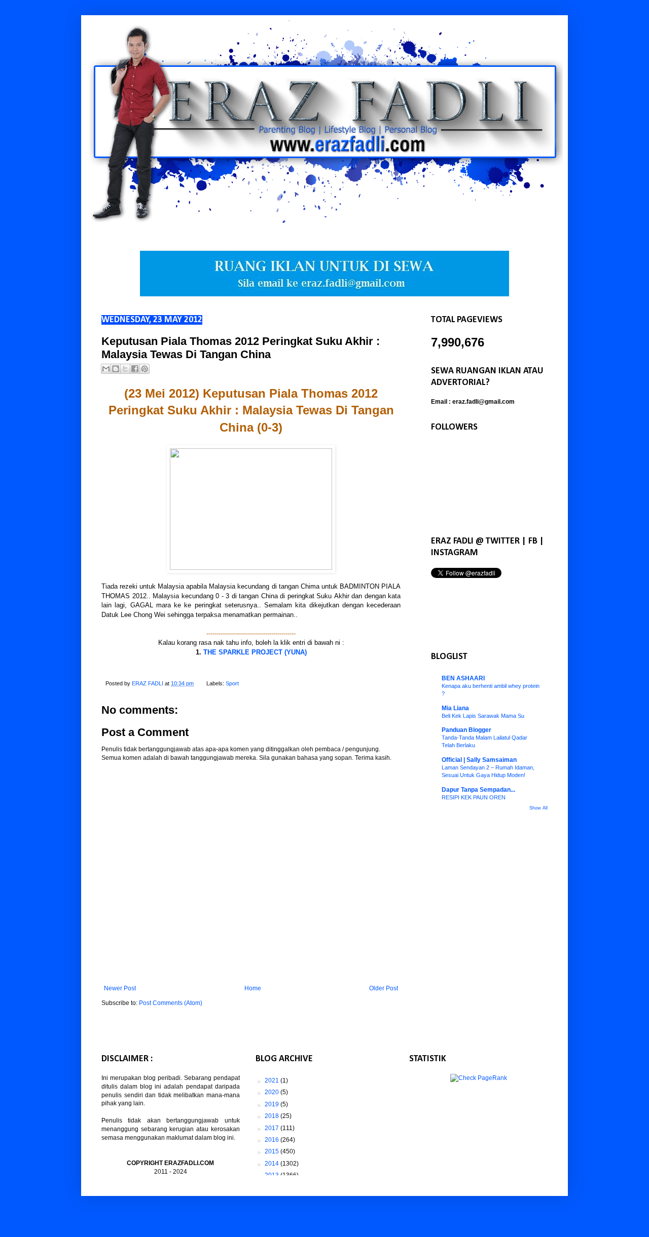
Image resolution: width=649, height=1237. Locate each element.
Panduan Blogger (466, 729)
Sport (232, 683)
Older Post (383, 988)
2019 (272, 1104)
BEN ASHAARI (463, 678)
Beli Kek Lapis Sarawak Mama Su (483, 716)
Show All (538, 807)
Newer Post (120, 988)
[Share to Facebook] (135, 369)
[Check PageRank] (478, 1077)
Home (252, 988)
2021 (272, 1080)
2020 (272, 1092)
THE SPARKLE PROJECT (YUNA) (255, 652)
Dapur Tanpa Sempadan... (478, 789)
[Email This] (106, 369)
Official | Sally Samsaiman (479, 759)
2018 (272, 1115)
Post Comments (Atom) (170, 1003)
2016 (272, 1139)
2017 (272, 1128)
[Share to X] (125, 369)
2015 (272, 1151)
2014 (272, 1163)
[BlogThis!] (116, 369)
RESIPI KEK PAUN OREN (474, 797)
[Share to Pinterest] (144, 369)
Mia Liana (455, 708)
